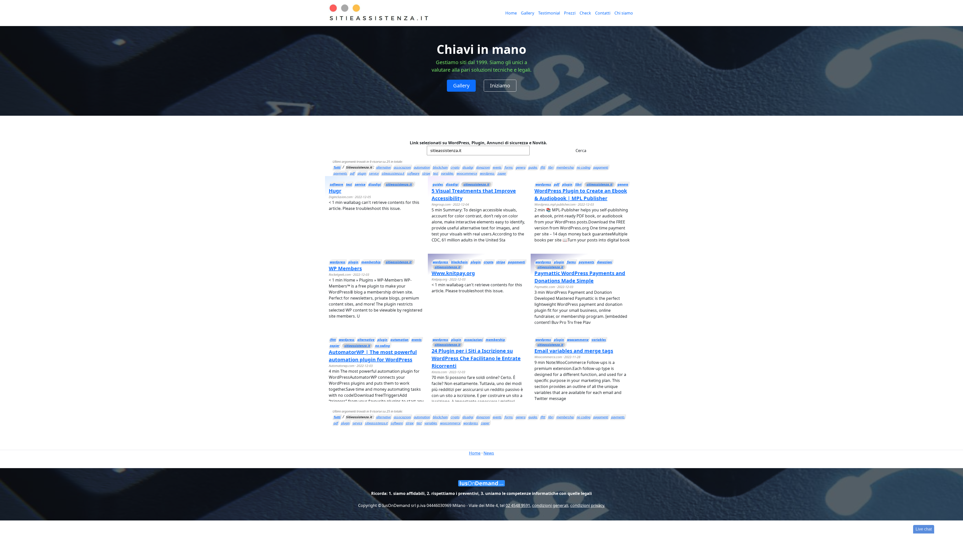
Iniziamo (500, 85)
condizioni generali (550, 505)
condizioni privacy (587, 505)
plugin (362, 173)
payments (340, 173)
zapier (502, 173)
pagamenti (600, 167)
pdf (352, 173)
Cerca (581, 150)
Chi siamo (623, 13)
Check (585, 13)
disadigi (467, 167)
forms (509, 167)
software (413, 173)
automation (422, 167)
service (374, 173)
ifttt (542, 167)
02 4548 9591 (518, 505)
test (435, 173)
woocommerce (467, 173)
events (497, 167)
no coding (583, 167)
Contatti (602, 13)
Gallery (527, 13)
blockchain (440, 167)
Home (511, 13)
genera (520, 167)
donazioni (483, 167)
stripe (426, 173)
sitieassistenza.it (393, 173)
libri (550, 167)
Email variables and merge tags (573, 350)
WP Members (345, 268)
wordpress (487, 173)
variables (447, 173)
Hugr (335, 190)
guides (532, 167)
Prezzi (570, 13)
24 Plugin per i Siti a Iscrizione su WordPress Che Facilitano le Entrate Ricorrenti (476, 358)
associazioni (402, 167)
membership (565, 167)
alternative (383, 167)
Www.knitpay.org (453, 273)
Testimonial (549, 13)
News (489, 453)
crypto (455, 167)
